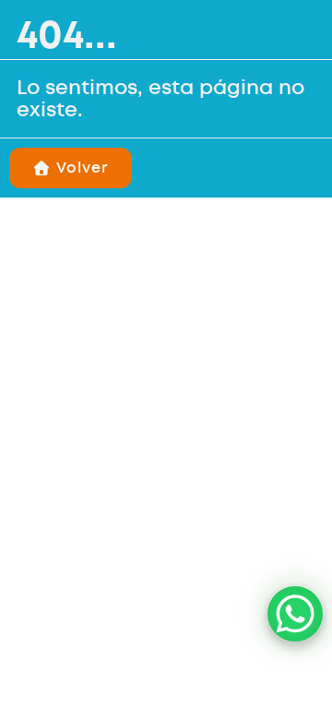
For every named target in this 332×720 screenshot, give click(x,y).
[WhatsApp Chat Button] (295, 614)
